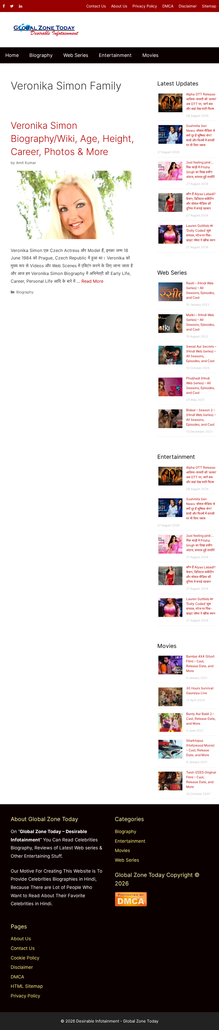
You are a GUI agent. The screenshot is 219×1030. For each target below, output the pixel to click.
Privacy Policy (144, 6)
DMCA (167, 6)
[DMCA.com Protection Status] (131, 904)
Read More (92, 281)
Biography (41, 55)
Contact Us (96, 6)
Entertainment (115, 55)
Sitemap (209, 6)
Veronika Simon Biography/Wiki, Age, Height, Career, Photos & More (72, 138)
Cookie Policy (25, 958)
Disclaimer (188, 6)
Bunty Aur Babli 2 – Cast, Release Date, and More (201, 718)
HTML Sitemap (27, 986)
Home (12, 55)
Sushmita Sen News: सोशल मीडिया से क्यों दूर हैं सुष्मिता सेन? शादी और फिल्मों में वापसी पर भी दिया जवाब (200, 135)
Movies (150, 55)
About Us (119, 6)
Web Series (75, 55)
